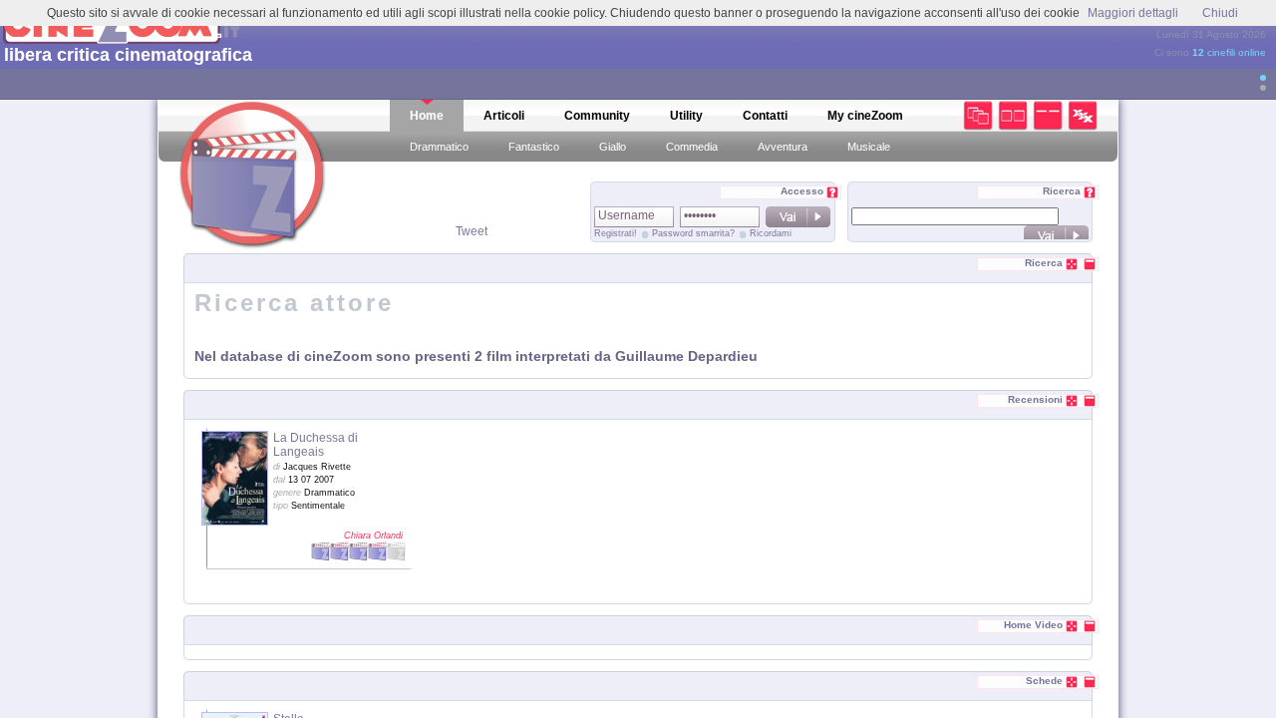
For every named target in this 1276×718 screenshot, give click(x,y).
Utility (686, 116)
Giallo (612, 147)
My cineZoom (865, 116)
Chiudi (1220, 13)
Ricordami (771, 233)
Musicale (868, 147)
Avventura (782, 147)
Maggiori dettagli (1133, 13)
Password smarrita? (693, 233)
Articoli (503, 116)
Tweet (471, 231)
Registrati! (615, 233)
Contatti (765, 116)
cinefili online (1229, 52)
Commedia (692, 147)
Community (597, 116)
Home (427, 116)
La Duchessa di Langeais (315, 445)
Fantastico (533, 147)
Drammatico (439, 147)
